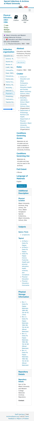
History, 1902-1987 (12, 85)
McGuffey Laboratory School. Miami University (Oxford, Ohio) (25, 102)
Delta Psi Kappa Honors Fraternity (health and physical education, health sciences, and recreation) (25, 264)
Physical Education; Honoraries (25, 283)
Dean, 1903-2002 (11, 73)
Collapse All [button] (22, 186)
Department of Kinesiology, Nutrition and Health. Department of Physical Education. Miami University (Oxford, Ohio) (25, 119)
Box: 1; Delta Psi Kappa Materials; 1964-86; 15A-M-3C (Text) (25, 308)
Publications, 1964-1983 (14, 99)
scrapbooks (26, 235)
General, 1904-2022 (12, 59)
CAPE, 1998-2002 (12, 67)
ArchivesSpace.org (12, 416)
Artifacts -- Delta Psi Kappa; (25, 243)
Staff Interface (19, 414)
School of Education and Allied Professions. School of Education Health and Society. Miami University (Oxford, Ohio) (25, 85)
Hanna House (10, 82)
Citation (16, 20)
